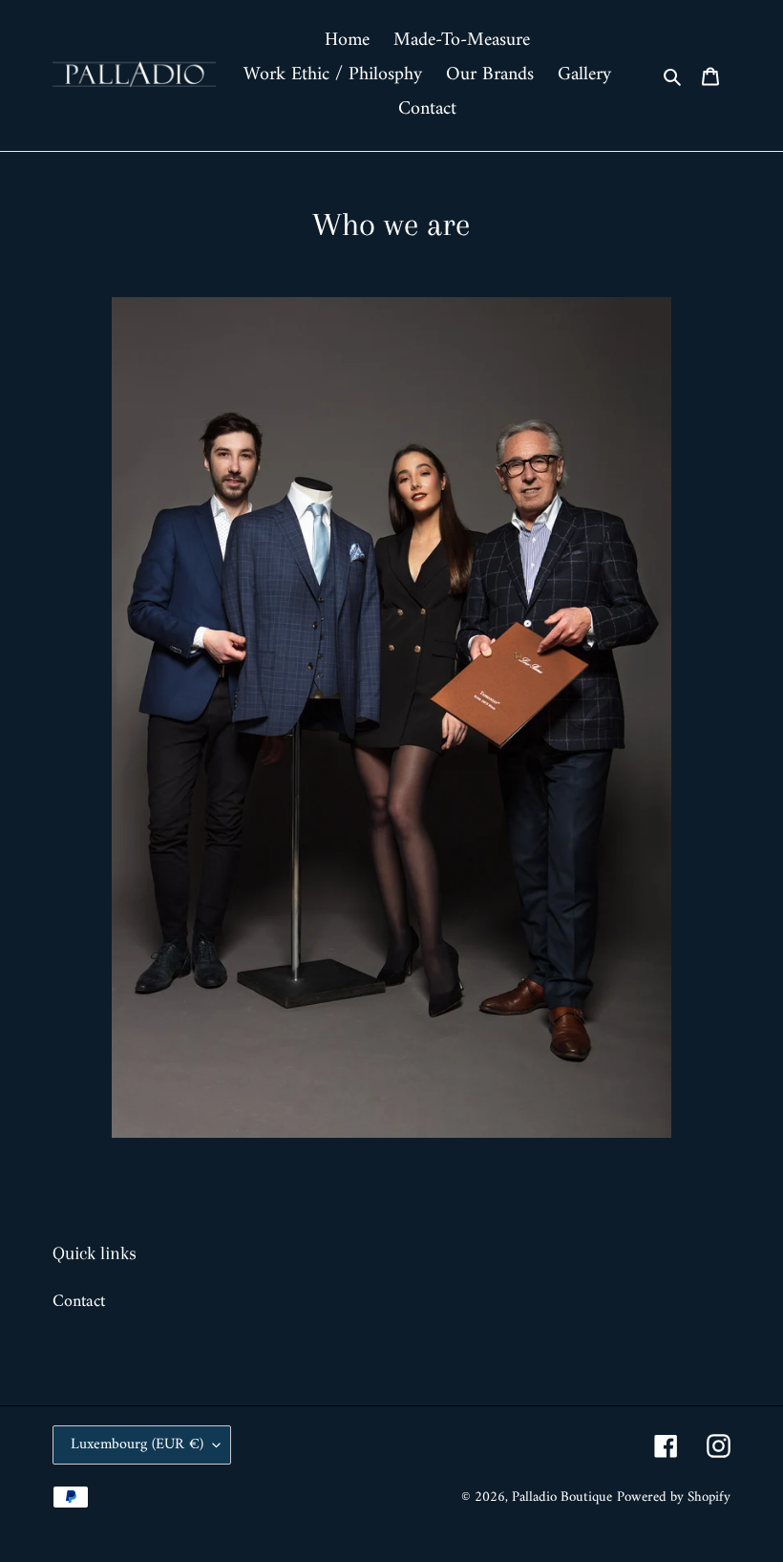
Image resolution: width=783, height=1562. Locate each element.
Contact (79, 1301)
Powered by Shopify (673, 1497)
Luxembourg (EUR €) (137, 1444)
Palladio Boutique (562, 1497)
